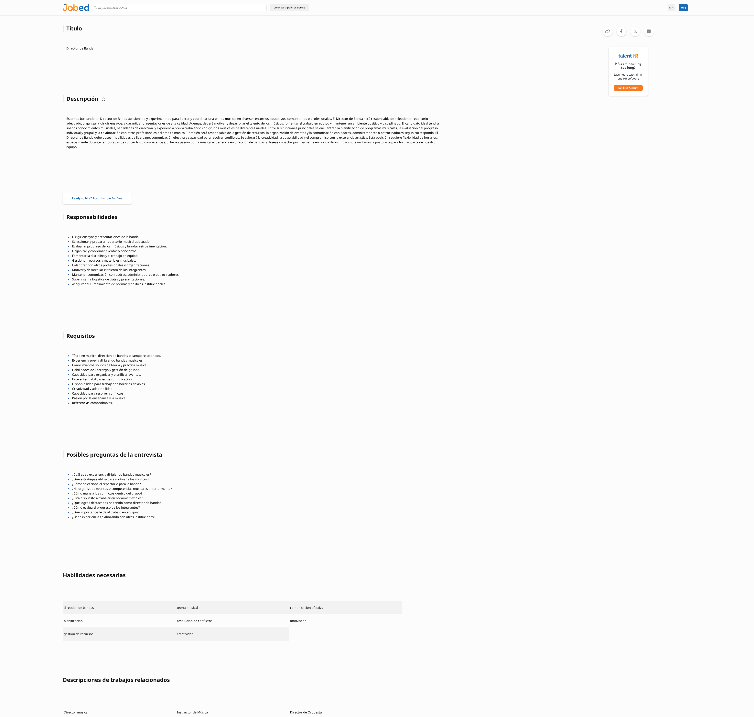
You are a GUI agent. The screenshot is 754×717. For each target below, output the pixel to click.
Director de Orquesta (306, 712)
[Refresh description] (103, 98)
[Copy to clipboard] (608, 31)
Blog (683, 7)
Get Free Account (628, 88)
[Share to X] (635, 31)
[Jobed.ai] (76, 7)
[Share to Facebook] (621, 31)
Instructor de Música (192, 712)
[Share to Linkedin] (649, 31)
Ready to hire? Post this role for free (97, 198)
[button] (289, 7)
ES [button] (670, 7)
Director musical (76, 712)
